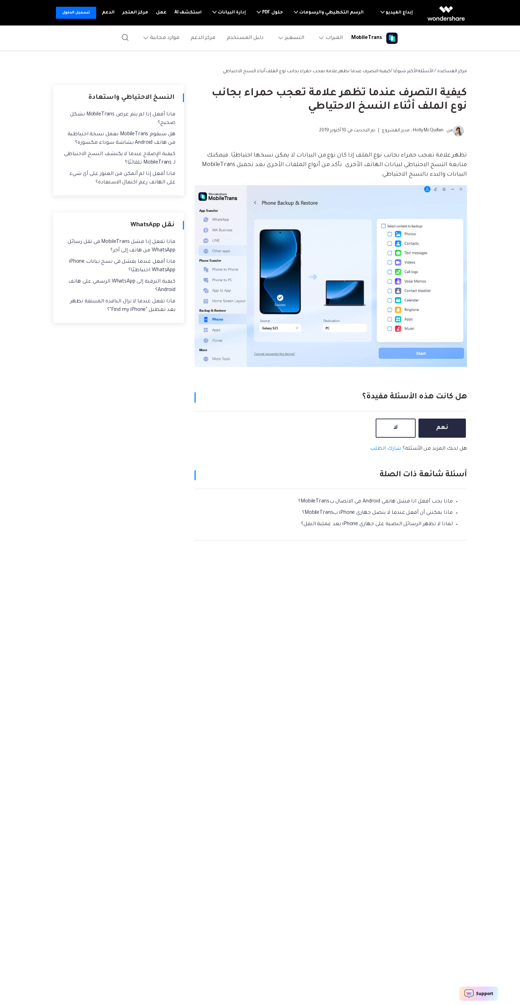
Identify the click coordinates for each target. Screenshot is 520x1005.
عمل (161, 12)
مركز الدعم (203, 38)
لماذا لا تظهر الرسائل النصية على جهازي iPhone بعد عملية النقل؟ (377, 524)
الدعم (108, 12)
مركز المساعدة (452, 71)
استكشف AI (188, 12)
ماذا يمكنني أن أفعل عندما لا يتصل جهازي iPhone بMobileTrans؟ (377, 513)
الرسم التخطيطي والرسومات (331, 12)
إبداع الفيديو (399, 12)
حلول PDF (272, 12)
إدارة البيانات (231, 12)
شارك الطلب (385, 449)
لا (395, 428)
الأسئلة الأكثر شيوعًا (413, 71)
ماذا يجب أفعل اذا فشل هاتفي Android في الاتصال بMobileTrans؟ (375, 502)
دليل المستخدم (245, 38)
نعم (442, 428)
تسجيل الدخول (76, 13)
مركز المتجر (135, 12)
